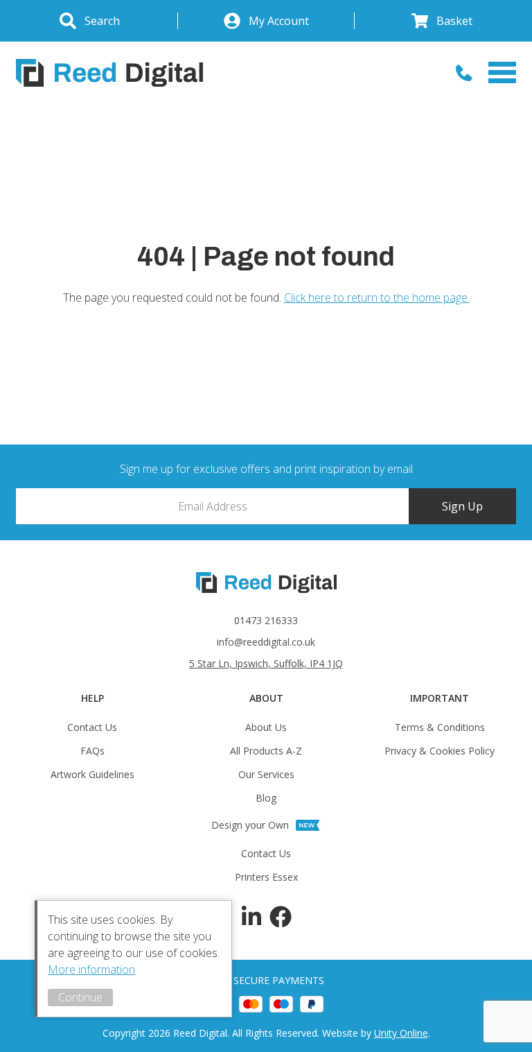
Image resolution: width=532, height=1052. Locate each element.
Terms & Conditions (440, 727)
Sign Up (462, 506)
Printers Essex (266, 876)
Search (102, 20)
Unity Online (401, 1033)
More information (91, 969)
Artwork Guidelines (92, 774)
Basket (454, 20)
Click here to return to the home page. (377, 297)
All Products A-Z (266, 750)
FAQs (92, 750)
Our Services (266, 774)
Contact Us (92, 727)
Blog (266, 797)
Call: (464, 73)
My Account (279, 20)
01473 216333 (266, 620)
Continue (80, 997)
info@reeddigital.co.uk (266, 641)
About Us (266, 727)
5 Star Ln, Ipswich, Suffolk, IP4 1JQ (266, 663)
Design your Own (250, 824)
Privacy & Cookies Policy (439, 750)
